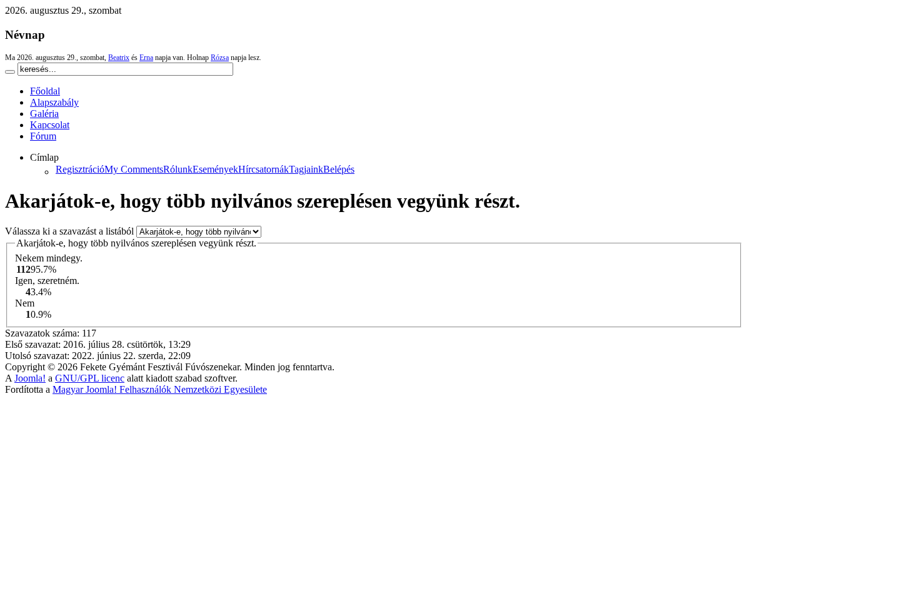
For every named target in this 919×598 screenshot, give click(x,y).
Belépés (338, 169)
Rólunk (178, 169)
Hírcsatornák (263, 169)
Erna (146, 57)
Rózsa (220, 57)
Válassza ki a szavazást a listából (70, 231)
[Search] (10, 72)
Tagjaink (306, 169)
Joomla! (30, 378)
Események (215, 169)
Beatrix (118, 57)
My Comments (133, 169)
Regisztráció (80, 169)
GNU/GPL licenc (89, 378)
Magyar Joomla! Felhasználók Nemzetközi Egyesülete (160, 389)
